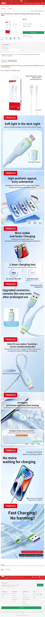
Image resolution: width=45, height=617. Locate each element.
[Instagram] (34, 598)
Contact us (42, 577)
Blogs (3, 597)
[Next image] (20, 38)
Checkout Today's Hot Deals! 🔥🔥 (7, 0)
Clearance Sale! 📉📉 (18, 0)
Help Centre (24, 595)
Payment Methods (25, 597)
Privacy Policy (26, 615)
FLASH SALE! (24, 0)
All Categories (14, 599)
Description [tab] (4, 60)
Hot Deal (13, 595)
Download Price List (26, 605)
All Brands (14, 601)
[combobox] (22, 6)
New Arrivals (14, 597)
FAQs (23, 593)
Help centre (35, 577)
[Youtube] (40, 595)
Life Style (10, 8)
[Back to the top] (43, 608)
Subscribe (40, 585)
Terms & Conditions (19, 615)
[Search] (43, 6)
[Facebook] (34, 595)
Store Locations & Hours (6, 593)
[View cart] (41, 3)
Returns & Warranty (25, 599)
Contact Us (24, 603)
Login (35, 3)
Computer (3, 8)
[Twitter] (37, 595)
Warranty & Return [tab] (12, 60)
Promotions (14, 593)
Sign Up (38, 3)
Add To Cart (33, 32)
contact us (16, 54)
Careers (3, 595)
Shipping (24, 601)
